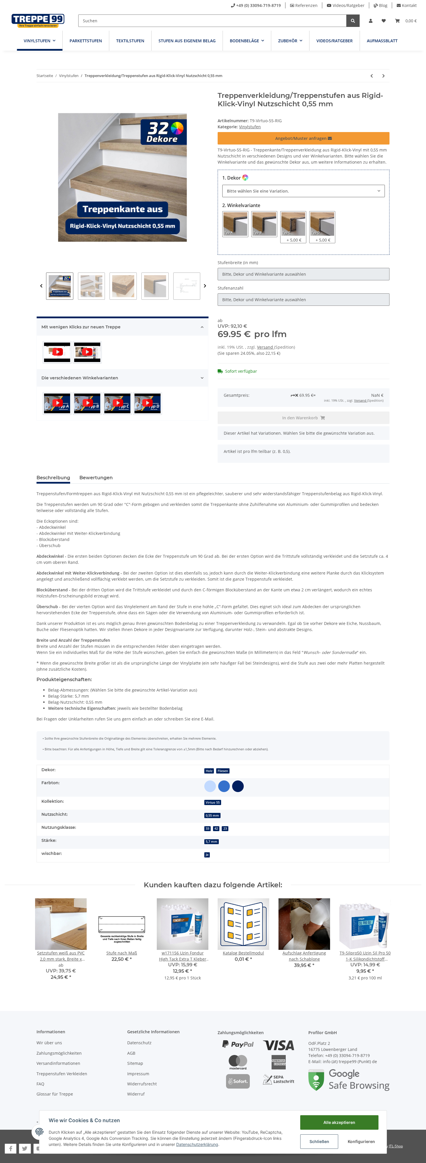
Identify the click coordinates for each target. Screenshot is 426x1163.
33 (207, 828)
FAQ (40, 1084)
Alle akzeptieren (339, 1122)
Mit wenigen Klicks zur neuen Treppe (81, 327)
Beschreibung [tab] (53, 477)
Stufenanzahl (230, 288)
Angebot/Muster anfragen (301, 138)
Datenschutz (139, 1042)
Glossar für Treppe (55, 1094)
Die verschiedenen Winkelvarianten (79, 378)
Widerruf (136, 1094)
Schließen (319, 1141)
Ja (207, 855)
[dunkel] (238, 786)
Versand (265, 347)
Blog (383, 5)
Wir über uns (49, 1042)
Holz (209, 771)
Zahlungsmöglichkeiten (59, 1053)
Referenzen (306, 5)
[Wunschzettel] (383, 21)
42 (216, 828)
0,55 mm (212, 815)
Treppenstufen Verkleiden (62, 1073)
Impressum (138, 1073)
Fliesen (223, 771)
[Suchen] (353, 20)
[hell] (210, 786)
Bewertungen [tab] (96, 477)
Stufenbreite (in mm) (238, 262)
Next (205, 286)
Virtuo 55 (213, 802)
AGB (131, 1053)
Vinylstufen (250, 126)
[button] (370, 21)
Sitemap (135, 1063)
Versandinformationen (58, 1063)
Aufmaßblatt (382, 40)
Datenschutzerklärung (197, 1144)
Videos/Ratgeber (349, 5)
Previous (41, 286)
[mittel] (224, 786)
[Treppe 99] (38, 20)
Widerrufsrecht (142, 1084)
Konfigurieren (361, 1141)
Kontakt (409, 5)
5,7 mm (211, 842)
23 (225, 828)
